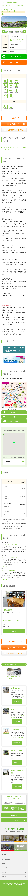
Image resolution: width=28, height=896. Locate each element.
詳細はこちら (17, 701)
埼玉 (16, 737)
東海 (14, 717)
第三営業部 (8, 610)
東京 (13, 737)
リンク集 (4, 872)
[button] (14, 443)
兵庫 (22, 737)
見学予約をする (14, 118)
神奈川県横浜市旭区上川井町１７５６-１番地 (18, 40)
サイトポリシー (5, 867)
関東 (21, 715)
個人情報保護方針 (6, 859)
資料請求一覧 (14, 815)
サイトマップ (5, 876)
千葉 (19, 737)
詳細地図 (14, 412)
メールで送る (14, 62)
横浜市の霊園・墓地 (18, 5)
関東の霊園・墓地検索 (12, 2)
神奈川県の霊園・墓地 (6, 5)
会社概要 (4, 854)
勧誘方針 (4, 863)
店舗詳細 (14, 631)
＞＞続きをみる (4, 553)
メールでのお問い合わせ (14, 820)
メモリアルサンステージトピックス (9, 544)
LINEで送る (14, 56)
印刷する (14, 417)
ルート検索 (14, 421)
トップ (2, 2)
